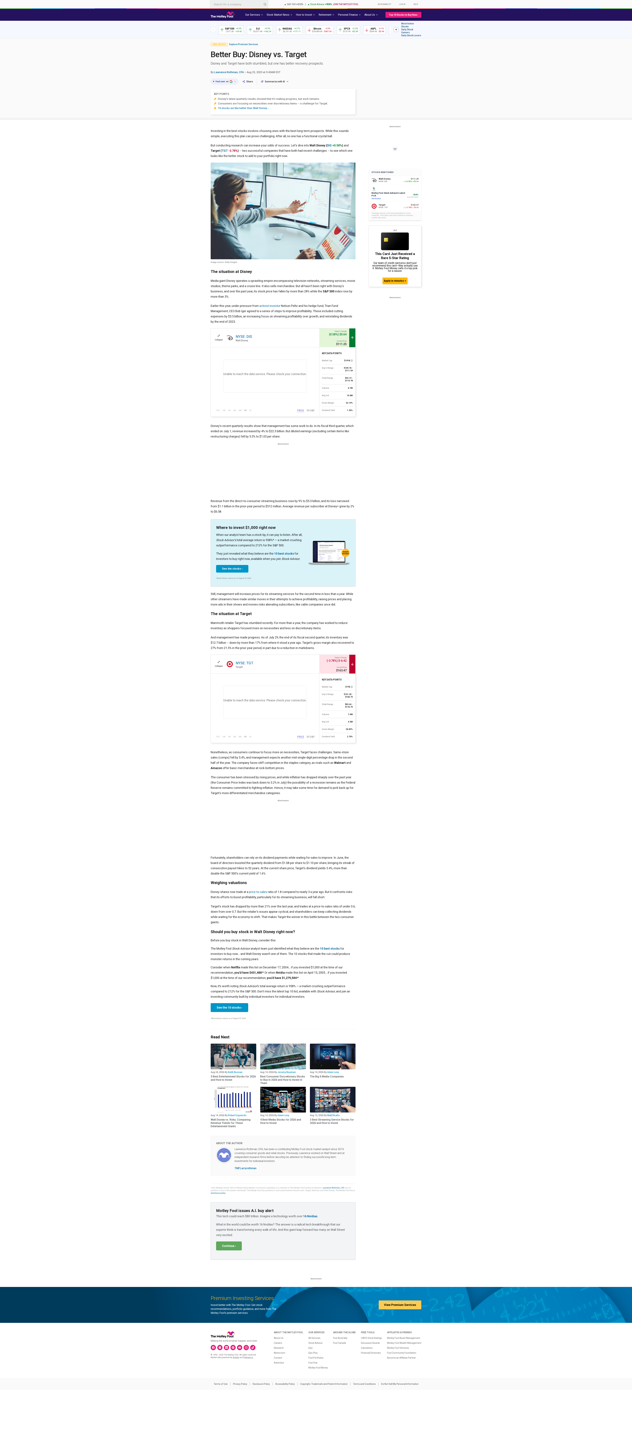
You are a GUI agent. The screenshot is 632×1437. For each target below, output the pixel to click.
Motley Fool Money (318, 1367)
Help (415, 4)
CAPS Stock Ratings (371, 1338)
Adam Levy (333, 1072)
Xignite (236, 1357)
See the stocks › (232, 568)
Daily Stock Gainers (407, 31)
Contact (278, 1357)
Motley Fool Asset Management (403, 1338)
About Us (278, 1338)
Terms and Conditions (364, 1384)
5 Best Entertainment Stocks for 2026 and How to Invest (233, 1078)
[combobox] (239, 4)
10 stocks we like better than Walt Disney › (243, 108)
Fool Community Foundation (401, 1353)
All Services (314, 1338)
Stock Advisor (315, 1343)
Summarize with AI (275, 81)
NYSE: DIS (244, 337)
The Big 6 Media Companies (327, 1076)
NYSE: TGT (244, 663)
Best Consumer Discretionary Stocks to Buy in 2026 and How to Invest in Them (282, 1080)
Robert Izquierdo (237, 1115)
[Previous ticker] (213, 29)
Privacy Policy (240, 1384)
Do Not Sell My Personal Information (400, 1384)
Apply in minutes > (395, 280)
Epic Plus (313, 1353)
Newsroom (279, 1353)
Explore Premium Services (243, 44)
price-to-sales (258, 892)
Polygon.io (248, 1357)
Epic (310, 1348)
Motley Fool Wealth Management (404, 1343)
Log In (402, 4)
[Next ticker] (396, 29)
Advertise (279, 1362)
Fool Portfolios (315, 1357)
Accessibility (384, 4)
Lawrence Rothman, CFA (229, 72)
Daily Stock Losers (411, 35)
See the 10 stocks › (229, 1007)
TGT (225, 150)
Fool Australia (340, 1338)
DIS (329, 145)
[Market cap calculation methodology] (352, 361)
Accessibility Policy (285, 1384)
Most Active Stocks (407, 25)
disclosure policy (218, 1193)
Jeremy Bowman (286, 1072)
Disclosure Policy (261, 1384)
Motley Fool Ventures (398, 1348)
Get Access (376, 198)
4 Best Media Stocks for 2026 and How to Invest (280, 1121)
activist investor (269, 306)
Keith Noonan (235, 1072)
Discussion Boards (370, 1343)
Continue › (229, 1246)
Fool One (312, 1362)
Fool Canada (339, 1343)
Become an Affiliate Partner (401, 1357)
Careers (278, 1343)
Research (279, 1348)
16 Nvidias (310, 1216)
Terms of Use (221, 1384)
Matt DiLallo (333, 1115)
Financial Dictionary (371, 1353)
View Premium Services (400, 1305)
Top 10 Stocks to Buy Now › (403, 15)
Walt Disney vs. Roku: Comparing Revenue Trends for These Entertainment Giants (230, 1123)
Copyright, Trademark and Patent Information (324, 1384)
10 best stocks (284, 553)
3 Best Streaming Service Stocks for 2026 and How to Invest (332, 1121)
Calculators (367, 1348)
